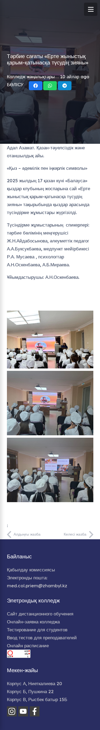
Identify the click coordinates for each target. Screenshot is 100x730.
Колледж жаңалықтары (31, 76)
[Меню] (90, 9)
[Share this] (35, 85)
